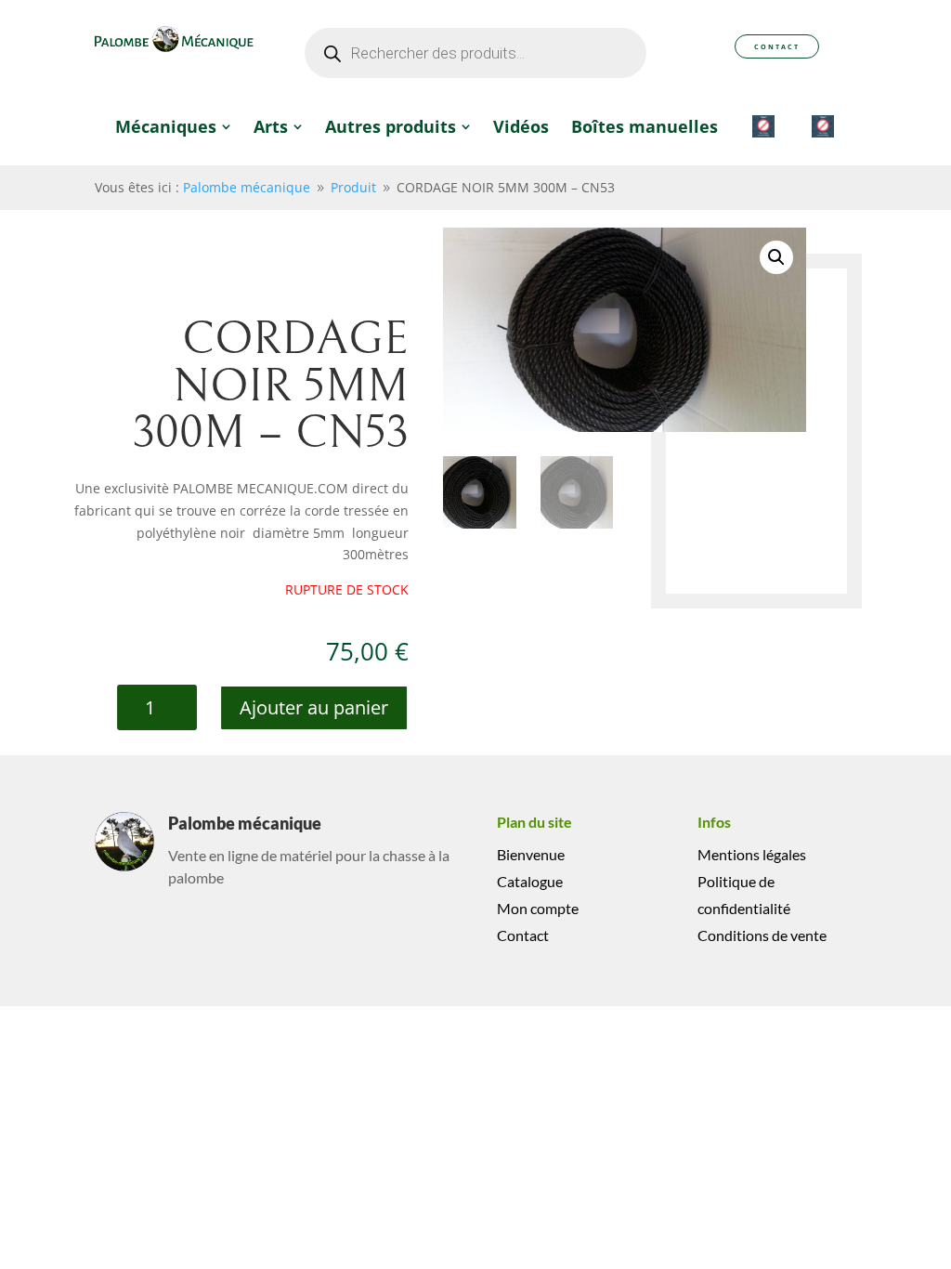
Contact (777, 46)
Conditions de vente (762, 935)
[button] (776, 257)
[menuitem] (173, 126)
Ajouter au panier (314, 707)
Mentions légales (751, 854)
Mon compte (538, 908)
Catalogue (530, 881)
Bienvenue (531, 854)
